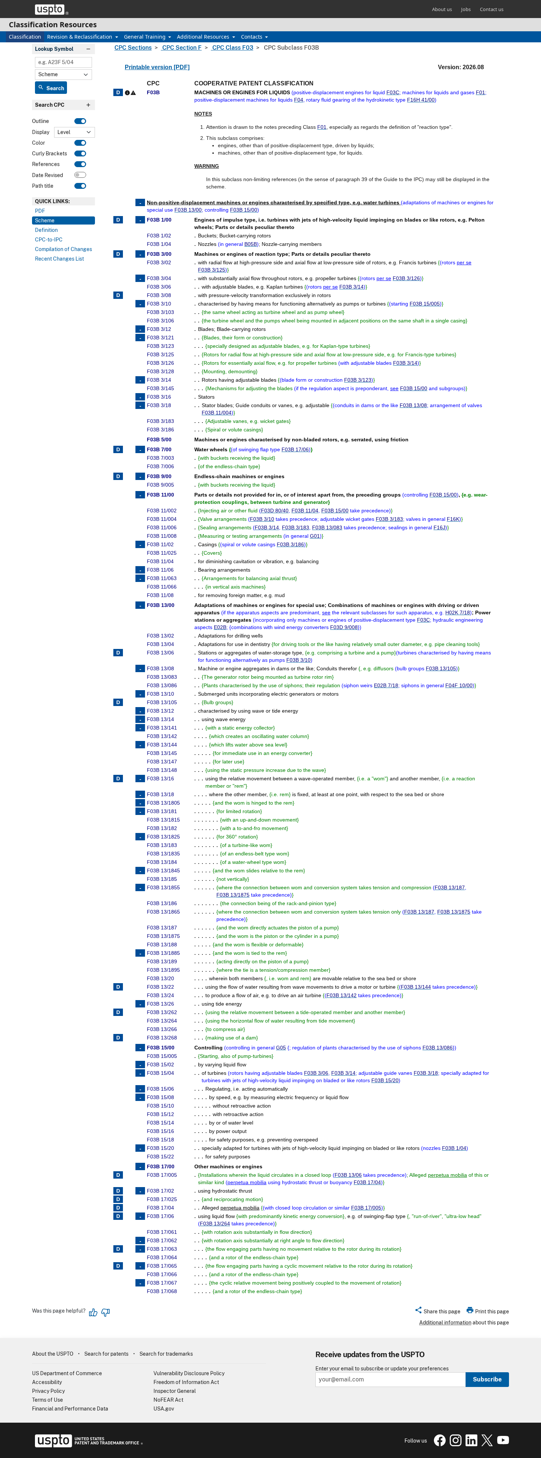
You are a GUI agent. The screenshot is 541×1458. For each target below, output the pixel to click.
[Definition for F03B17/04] (118, 1208)
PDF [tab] (40, 211)
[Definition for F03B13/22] (118, 987)
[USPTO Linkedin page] (470, 1444)
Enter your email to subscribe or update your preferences (382, 1368)
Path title (42, 186)
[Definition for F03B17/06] (118, 1216)
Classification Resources (53, 24)
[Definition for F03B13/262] (118, 1012)
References (46, 164)
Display (40, 132)
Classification (25, 36)
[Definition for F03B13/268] (118, 1038)
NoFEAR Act (168, 1400)
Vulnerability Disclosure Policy (188, 1373)
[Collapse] (140, 202)
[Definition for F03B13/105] (118, 702)
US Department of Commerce (67, 1373)
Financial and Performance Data (70, 1409)
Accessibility (47, 1382)
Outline (40, 121)
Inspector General (174, 1391)
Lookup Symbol (54, 49)
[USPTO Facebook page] (439, 1444)
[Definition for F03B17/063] (118, 1249)
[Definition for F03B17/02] (118, 1191)
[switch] (80, 121)
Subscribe (487, 1379)
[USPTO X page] (486, 1444)
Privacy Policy (48, 1391)
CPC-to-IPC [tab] (49, 240)
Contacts (252, 36)
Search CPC (49, 105)
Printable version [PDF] (157, 67)
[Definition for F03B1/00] (118, 220)
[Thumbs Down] (105, 1312)
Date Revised (47, 175)
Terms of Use (47, 1400)
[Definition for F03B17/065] (118, 1266)
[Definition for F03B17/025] (118, 1199)
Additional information (445, 1322)
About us (442, 9)
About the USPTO (52, 1354)
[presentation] (63, 201)
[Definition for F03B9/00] (118, 476)
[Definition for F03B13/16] (118, 778)
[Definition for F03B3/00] (118, 254)
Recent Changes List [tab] (59, 259)
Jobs (466, 9)
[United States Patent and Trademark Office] (51, 9)
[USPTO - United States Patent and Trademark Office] (87, 1445)
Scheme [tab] (44, 220)
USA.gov (163, 1409)
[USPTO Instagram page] (455, 1444)
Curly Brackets (49, 153)
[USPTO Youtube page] (501, 1444)
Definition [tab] (46, 230)
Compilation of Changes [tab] (63, 249)
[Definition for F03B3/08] (118, 295)
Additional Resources (204, 36)
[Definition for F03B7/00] (118, 449)
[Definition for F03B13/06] (118, 653)
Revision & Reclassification (80, 36)
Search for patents (106, 1354)
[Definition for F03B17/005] (118, 1175)
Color (38, 143)
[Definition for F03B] (118, 92)
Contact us (491, 9)
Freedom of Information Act (186, 1382)
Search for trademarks (166, 1354)
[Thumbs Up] (93, 1312)
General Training (145, 36)
